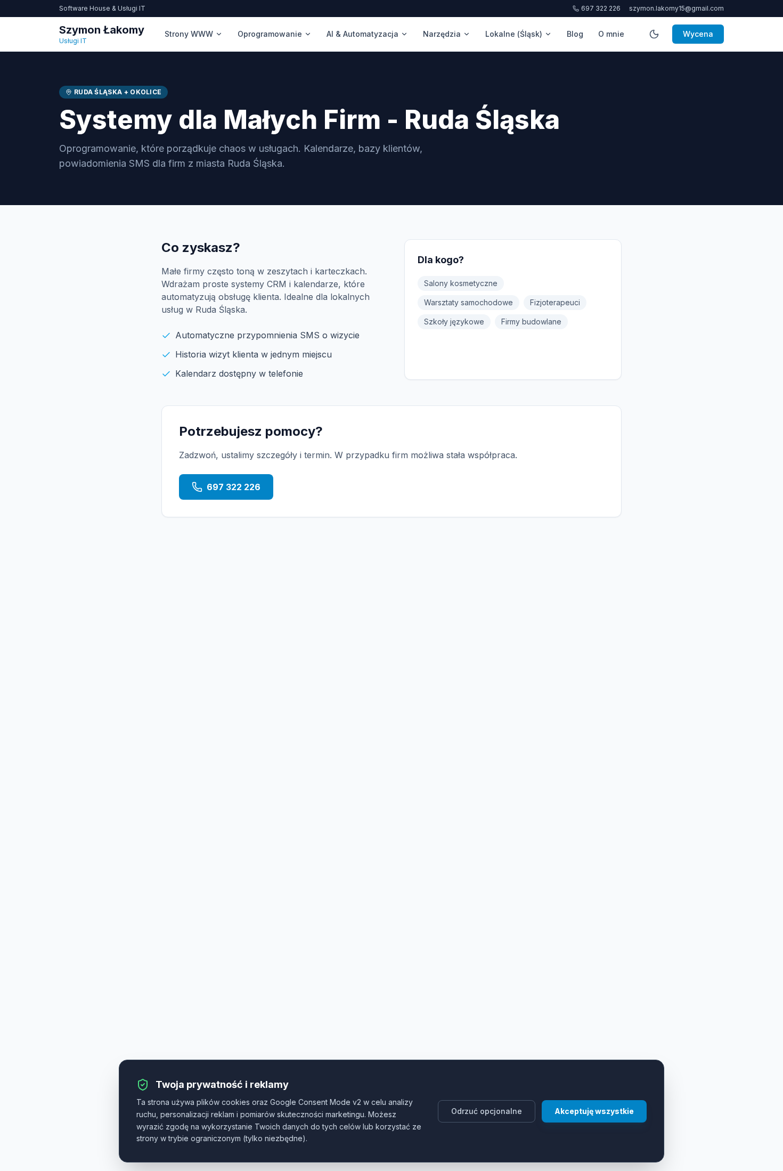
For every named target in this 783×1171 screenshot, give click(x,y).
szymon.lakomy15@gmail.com (676, 8)
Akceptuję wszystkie (594, 1111)
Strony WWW (189, 33)
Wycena (698, 33)
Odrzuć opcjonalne (486, 1111)
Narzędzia (442, 33)
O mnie (611, 33)
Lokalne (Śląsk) (513, 33)
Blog (575, 33)
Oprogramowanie (270, 33)
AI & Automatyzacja (362, 33)
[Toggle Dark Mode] (654, 34)
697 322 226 (601, 8)
